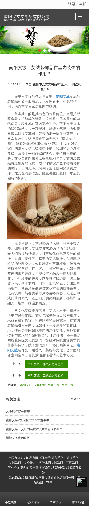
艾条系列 (57, 457)
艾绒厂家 (67, 385)
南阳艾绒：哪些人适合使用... (47, 364)
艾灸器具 (30, 462)
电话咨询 (11, 502)
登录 (72, 4)
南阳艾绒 (26, 385)
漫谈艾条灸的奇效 (18, 438)
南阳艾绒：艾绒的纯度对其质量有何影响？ (34, 429)
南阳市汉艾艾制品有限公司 (56, 477)
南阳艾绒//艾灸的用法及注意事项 (27, 420)
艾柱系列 (72, 457)
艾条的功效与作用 (18, 411)
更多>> (75, 399)
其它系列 (72, 462)
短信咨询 (33, 502)
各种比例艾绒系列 (51, 462)
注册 (83, 4)
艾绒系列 (15, 462)
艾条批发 (40, 385)
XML (49, 482)
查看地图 (78, 502)
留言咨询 (56, 502)
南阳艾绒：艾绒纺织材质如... (47, 375)
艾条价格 (54, 385)
